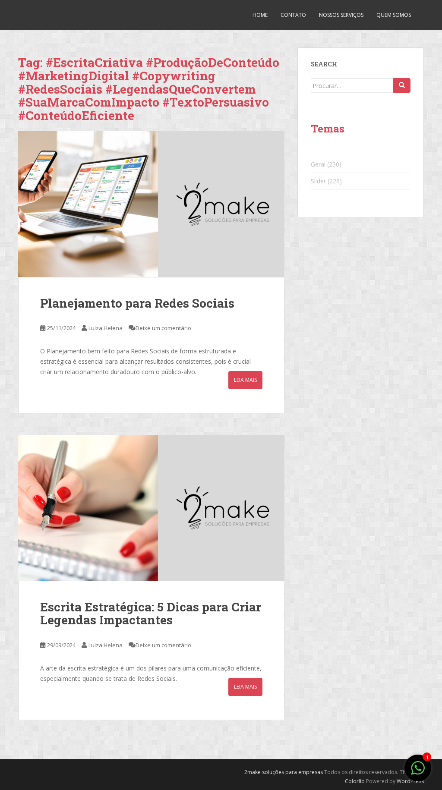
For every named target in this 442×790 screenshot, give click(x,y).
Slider (318, 181)
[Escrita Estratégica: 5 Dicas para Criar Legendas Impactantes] (151, 508)
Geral (318, 164)
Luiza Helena (105, 328)
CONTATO (293, 15)
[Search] (401, 85)
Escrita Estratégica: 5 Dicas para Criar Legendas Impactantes (150, 613)
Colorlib (355, 781)
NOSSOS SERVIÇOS (341, 15)
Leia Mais (245, 380)
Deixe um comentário (163, 328)
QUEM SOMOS (393, 15)
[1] (418, 772)
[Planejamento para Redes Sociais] (151, 204)
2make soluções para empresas (283, 772)
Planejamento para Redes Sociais (137, 303)
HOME (260, 15)
